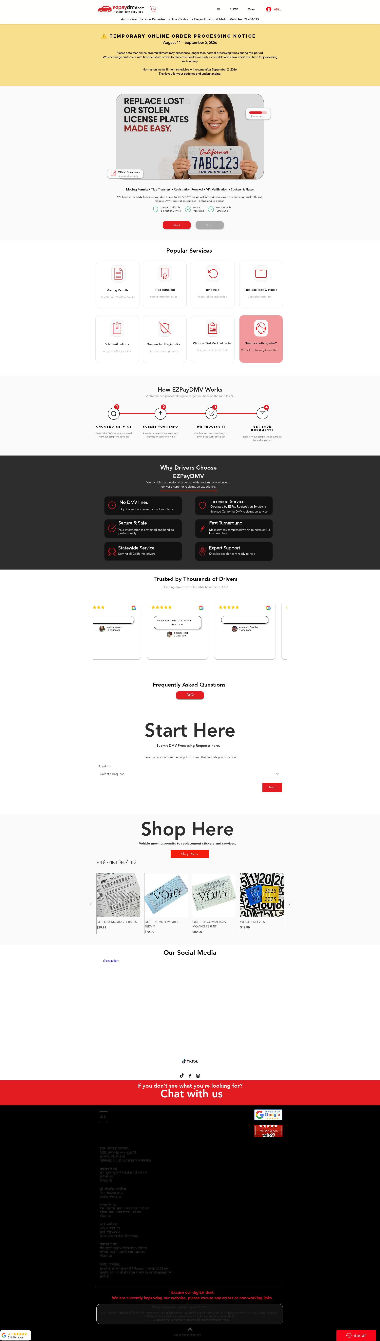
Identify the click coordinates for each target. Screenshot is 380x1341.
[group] (190, 904)
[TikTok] (181, 1075)
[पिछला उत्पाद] (90, 903)
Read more (176, 624)
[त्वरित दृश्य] (118, 895)
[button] (153, 9)
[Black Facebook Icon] (189, 1075)
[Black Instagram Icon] (198, 1075)
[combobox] (190, 774)
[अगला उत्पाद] (289, 903)
